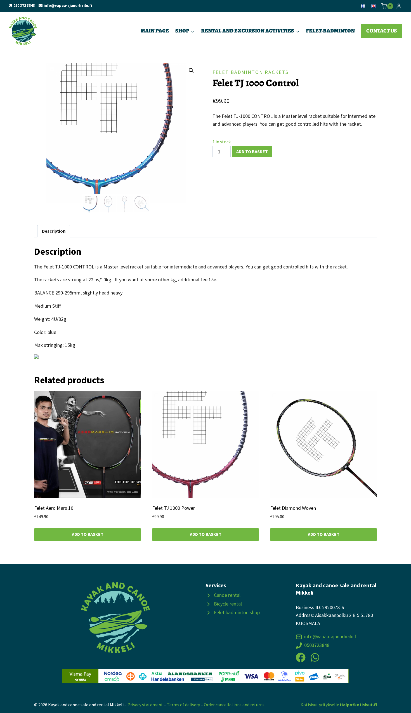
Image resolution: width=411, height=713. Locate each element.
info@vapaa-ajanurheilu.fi (331, 636)
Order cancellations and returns (234, 704)
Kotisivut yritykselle (339, 704)
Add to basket (252, 151)
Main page (155, 30)
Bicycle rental (228, 603)
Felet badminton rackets (250, 72)
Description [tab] (53, 231)
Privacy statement (145, 704)
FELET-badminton (330, 30)
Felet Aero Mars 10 (53, 508)
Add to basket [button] (87, 534)
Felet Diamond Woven (293, 508)
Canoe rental (227, 595)
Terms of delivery (183, 704)
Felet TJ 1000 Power (173, 508)
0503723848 (316, 645)
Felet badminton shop (237, 612)
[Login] (399, 6)
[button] (191, 71)
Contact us (381, 30)
